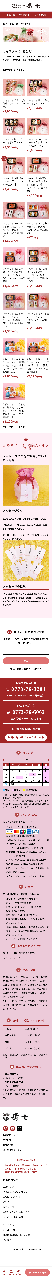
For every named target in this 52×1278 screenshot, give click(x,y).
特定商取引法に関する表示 (16, 1234)
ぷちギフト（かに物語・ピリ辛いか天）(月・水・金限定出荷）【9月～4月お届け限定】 (14, 275)
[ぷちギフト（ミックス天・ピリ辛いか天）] (38, 210)
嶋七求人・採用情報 (13, 1216)
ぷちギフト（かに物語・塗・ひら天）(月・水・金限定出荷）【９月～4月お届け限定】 (13, 320)
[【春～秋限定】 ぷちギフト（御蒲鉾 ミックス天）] (38, 126)
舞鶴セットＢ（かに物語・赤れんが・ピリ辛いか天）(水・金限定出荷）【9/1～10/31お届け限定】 (38, 365)
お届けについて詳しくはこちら (21, 939)
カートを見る (39, 1272)
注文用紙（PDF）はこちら (26, 718)
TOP (5, 24)
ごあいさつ (8, 1186)
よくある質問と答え (12, 1149)
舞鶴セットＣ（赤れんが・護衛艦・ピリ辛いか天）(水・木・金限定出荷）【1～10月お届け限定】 (14, 410)
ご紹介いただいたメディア (16, 1211)
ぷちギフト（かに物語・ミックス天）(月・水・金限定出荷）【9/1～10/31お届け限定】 (37, 275)
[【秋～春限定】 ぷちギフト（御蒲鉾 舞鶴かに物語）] (38, 165)
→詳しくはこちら (12, 958)
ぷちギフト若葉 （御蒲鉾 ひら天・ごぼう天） (14, 103)
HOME (4, 1274)
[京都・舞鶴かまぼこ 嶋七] (26, 7)
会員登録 (11, 1274)
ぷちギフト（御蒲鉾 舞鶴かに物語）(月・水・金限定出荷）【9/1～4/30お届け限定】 (38, 184)
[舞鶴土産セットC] (14, 391)
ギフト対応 (8, 1224)
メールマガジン (11, 1229)
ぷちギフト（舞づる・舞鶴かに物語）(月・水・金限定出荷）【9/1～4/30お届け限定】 (14, 229)
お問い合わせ (9, 1144)
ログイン (18, 1274)
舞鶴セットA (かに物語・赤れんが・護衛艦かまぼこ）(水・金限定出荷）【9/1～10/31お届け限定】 (14, 365)
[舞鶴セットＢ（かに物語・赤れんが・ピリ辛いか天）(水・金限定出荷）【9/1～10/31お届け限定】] (38, 346)
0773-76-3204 (28, 689)
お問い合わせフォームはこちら (26, 737)
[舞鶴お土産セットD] (14, 256)
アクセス (7, 1140)
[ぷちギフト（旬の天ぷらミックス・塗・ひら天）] (38, 301)
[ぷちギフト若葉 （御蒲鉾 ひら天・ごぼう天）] (14, 87)
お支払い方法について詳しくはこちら (25, 876)
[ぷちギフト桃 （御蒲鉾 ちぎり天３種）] (38, 87)
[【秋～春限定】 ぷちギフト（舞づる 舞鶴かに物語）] (14, 210)
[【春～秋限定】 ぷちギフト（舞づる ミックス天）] (14, 165)
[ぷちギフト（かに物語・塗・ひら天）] (14, 301)
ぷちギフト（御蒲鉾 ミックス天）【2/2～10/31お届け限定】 (38, 142)
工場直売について (12, 1196)
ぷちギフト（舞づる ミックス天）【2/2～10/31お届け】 (14, 181)
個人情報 (7, 1239)
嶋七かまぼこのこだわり (15, 1191)
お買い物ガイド (10, 1135)
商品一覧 (14, 24)
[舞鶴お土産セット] (14, 346)
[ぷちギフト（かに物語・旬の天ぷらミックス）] (38, 256)
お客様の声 (8, 1206)
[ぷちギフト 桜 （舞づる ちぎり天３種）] (14, 126)
